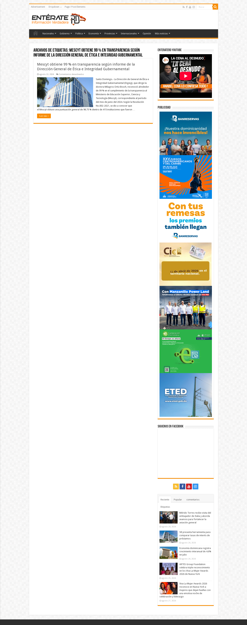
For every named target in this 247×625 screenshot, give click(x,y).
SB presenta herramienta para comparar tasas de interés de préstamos (194, 535)
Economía (94, 33)
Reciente (165, 499)
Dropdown (54, 7)
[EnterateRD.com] (59, 18)
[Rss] (183, 7)
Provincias (110, 33)
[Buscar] (215, 7)
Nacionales (48, 33)
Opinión (147, 33)
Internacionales (129, 33)
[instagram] (193, 7)
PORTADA (35, 33)
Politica (79, 33)
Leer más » (44, 116)
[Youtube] (190, 7)
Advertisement (38, 7)
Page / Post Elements (75, 7)
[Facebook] (187, 7)
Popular (178, 499)
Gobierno (65, 33)
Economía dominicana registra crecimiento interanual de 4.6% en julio (195, 551)
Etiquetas (165, 506)
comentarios (192, 499)
